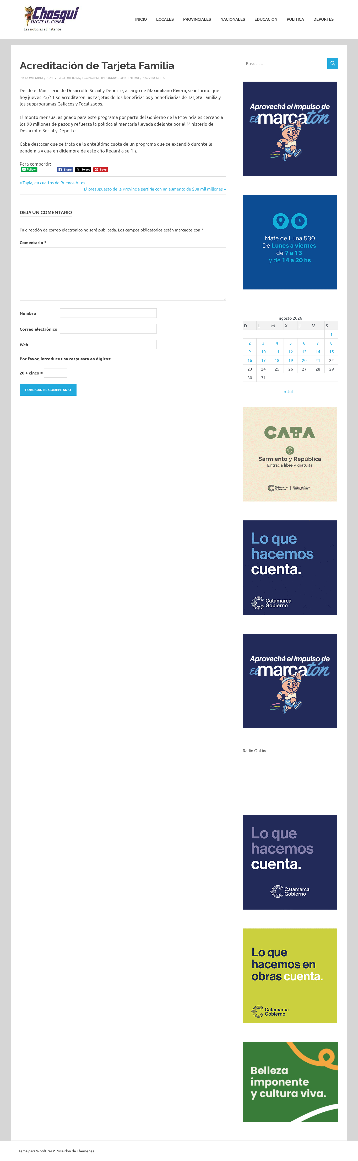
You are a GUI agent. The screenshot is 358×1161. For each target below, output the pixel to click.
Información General (120, 77)
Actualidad (69, 77)
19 (290, 360)
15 (331, 351)
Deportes (323, 19)
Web (24, 344)
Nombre (28, 313)
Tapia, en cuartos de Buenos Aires (53, 182)
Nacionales (232, 19)
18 (277, 360)
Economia (91, 77)
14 (318, 351)
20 (304, 360)
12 (290, 351)
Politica (295, 19)
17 (263, 360)
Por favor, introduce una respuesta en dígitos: (65, 358)
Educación (265, 19)
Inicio (141, 19)
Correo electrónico (38, 329)
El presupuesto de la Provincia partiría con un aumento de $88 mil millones (153, 188)
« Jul (288, 391)
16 (249, 360)
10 (263, 351)
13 (304, 351)
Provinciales (197, 19)
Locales (165, 19)
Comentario (33, 242)
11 (277, 351)
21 (318, 360)
